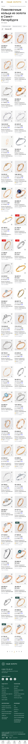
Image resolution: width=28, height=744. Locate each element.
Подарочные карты (6, 705)
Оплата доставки (18, 697)
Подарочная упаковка (19, 693)
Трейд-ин (4, 715)
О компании (4, 697)
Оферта (16, 711)
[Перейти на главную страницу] (14, 2)
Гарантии (4, 690)
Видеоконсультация (6, 713)
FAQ (15, 705)
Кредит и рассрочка (6, 707)
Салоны (16, 707)
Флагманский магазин (19, 715)
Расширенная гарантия (7, 693)
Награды (4, 691)
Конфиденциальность (19, 713)
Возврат (16, 688)
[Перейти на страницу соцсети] (4, 679)
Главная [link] (3, 6)
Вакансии (4, 695)
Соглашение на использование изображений (17, 720)
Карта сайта (4, 699)
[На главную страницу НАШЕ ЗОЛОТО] (9, 664)
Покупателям (17, 683)
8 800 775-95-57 (7, 669)
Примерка (16, 691)
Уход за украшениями (19, 717)
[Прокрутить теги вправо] (26, 26)
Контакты (16, 709)
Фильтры (7, 29)
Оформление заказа (18, 690)
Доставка (16, 686)
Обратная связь (5, 688)
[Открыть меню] (2, 2)
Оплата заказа (17, 695)
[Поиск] (26, 2)
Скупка (3, 709)
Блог (3, 686)
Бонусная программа (6, 711)
